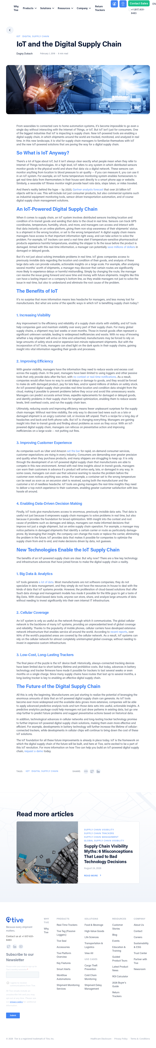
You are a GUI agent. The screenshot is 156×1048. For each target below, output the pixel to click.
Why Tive (16, 8)
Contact (138, 931)
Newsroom (140, 969)
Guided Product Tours (119, 958)
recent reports (118, 632)
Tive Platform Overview (64, 954)
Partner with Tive (140, 961)
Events (116, 940)
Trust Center (140, 953)
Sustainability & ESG (141, 945)
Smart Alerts (63, 969)
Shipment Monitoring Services (68, 986)
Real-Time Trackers (67, 924)
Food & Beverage (94, 924)
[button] (85, 771)
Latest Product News (120, 968)
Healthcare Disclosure (100, 1038)
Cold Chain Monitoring (91, 977)
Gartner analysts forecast (88, 189)
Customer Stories (117, 926)
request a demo (33, 751)
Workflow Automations (64, 977)
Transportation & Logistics (94, 945)
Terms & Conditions (140, 1038)
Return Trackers (100, 8)
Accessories (63, 947)
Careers (138, 937)
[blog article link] (47, 852)
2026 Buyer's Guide (119, 984)
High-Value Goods (94, 931)
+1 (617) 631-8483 (138, 11)
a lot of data (46, 582)
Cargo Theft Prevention (91, 967)
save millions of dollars (121, 247)
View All (89, 953)
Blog (114, 934)
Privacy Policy (121, 1038)
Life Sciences (92, 937)
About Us (139, 924)
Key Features (64, 963)
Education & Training (119, 948)
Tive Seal (61, 940)
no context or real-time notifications (94, 377)
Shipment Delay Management (93, 986)
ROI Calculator (120, 976)
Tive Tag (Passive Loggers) (66, 932)
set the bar (73, 451)
